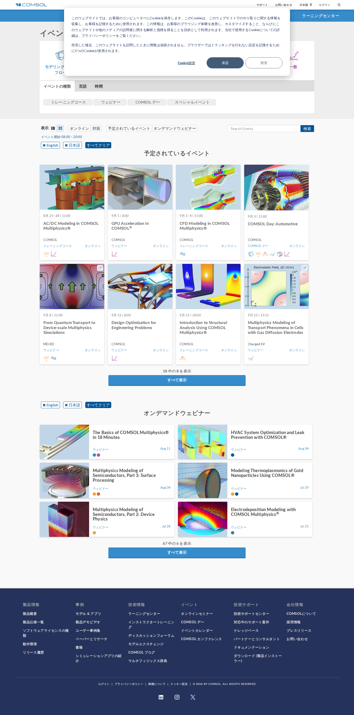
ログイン (324, 4)
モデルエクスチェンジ (146, 643)
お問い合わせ (283, 4)
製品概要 (30, 613)
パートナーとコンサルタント (257, 638)
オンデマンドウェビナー (175, 128)
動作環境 (30, 643)
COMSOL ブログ (141, 652)
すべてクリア (98, 145)
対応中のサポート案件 (251, 621)
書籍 (79, 647)
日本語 (74, 145)
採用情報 (294, 621)
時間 (99, 86)
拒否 (264, 63)
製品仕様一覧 (33, 621)
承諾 (225, 63)
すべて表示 (177, 380)
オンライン (79, 128)
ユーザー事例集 (88, 630)
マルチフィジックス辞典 (147, 660)
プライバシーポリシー (129, 684)
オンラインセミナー (197, 613)
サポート (262, 4)
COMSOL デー (192, 621)
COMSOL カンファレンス (201, 638)
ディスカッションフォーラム (151, 635)
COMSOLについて (301, 613)
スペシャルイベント (192, 102)
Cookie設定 (186, 62)
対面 (96, 128)
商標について (156, 684)
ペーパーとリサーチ (91, 638)
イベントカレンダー (197, 630)
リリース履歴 (33, 652)
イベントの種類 (57, 86)
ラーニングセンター (321, 15)
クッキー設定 (179, 684)
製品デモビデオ (88, 621)
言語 (83, 86)
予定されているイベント (129, 128)
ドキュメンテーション (251, 647)
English (52, 145)
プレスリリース (299, 630)
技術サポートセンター (251, 613)
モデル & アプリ (88, 613)
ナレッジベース (246, 630)
